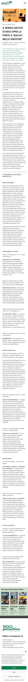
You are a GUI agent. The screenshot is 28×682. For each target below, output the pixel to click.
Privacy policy (17, 680)
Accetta (14, 667)
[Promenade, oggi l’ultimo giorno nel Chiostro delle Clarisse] (14, 603)
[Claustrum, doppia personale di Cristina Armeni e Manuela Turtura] (5, 603)
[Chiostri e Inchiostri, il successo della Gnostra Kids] (23, 603)
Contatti (22, 680)
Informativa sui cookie (8, 680)
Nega (14, 672)
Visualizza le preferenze (14, 676)
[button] (25, 651)
